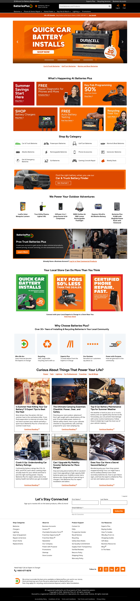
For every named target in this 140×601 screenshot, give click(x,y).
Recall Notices (77, 535)
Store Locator (47, 555)
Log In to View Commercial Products (83, 261)
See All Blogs (93, 374)
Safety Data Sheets (78, 541)
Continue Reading (31, 429)
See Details (92, 15)
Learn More (23, 252)
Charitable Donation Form (52, 532)
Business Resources (108, 544)
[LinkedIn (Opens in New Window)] (111, 569)
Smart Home (17, 541)
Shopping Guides (107, 538)
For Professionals (70, 374)
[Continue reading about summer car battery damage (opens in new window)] (32, 391)
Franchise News (48, 538)
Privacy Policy (101, 599)
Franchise (83, 374)
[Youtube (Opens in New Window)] (122, 569)
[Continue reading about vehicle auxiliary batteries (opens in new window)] (106, 447)
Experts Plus (90, 1)
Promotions (46, 549)
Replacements (18, 544)
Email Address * (77, 508)
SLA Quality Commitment (81, 544)
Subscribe (119, 511)
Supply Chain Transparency (82, 547)
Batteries (16, 526)
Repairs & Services (19, 538)
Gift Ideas (104, 541)
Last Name (104, 499)
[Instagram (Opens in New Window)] (106, 569)
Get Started (62, 183)
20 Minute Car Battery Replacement (26, 1)
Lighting (59, 374)
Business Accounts (119, 1)
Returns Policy (77, 552)
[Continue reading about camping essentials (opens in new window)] (69, 391)
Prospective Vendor (79, 532)
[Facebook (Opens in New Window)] (100, 569)
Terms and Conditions (69, 599)
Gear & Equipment (19, 535)
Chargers (16, 529)
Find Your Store (70, 317)
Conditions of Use (54, 599)
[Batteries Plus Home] (23, 6)
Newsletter (46, 541)
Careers (45, 529)
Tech (52, 374)
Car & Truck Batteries (52, 66)
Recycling (75, 538)
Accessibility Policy (41, 599)
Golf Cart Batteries (69, 66)
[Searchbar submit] (110, 6)
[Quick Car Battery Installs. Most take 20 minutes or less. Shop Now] (70, 42)
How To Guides (106, 532)
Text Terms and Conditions (86, 599)
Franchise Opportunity (50, 535)
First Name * (76, 499)
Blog (103, 547)
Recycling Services (103, 1)
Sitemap (45, 552)
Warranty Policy (77, 558)
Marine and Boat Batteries (88, 66)
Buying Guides (106, 529)
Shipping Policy (77, 555)
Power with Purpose (49, 547)
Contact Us (76, 526)
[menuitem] (18, 11)
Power (45, 374)
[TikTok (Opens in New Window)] (117, 569)
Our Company (47, 544)
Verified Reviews (78, 549)
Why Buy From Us (107, 535)
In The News (105, 549)
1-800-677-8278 (24, 570)
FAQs (74, 529)
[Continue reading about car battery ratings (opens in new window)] (32, 447)
